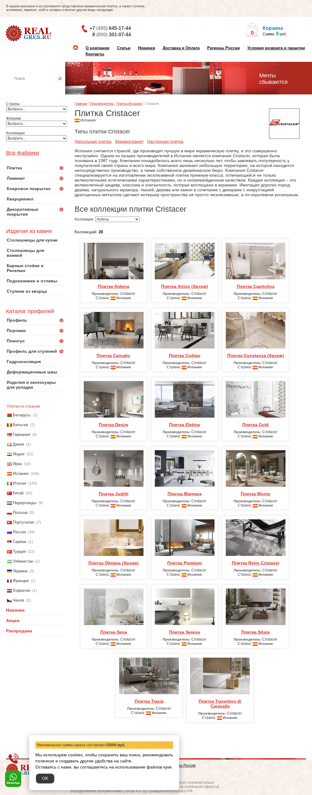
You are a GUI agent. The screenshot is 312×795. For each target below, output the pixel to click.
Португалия (23, 522)
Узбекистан (23, 561)
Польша (20, 512)
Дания (18, 444)
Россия (19, 532)
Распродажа (19, 630)
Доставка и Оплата (181, 48)
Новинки (146, 48)
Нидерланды (24, 502)
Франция (21, 580)
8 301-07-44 (111, 34)
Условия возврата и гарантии (276, 48)
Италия (19, 483)
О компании (97, 48)
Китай (18, 493)
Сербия (19, 541)
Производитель (102, 103)
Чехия (18, 600)
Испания (20, 473)
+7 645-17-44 (110, 28)
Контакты (95, 54)
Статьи (123, 48)
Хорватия (21, 590)
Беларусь (22, 415)
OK (45, 778)
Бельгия (20, 424)
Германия (21, 434)
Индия (18, 454)
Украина (20, 571)
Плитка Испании (129, 103)
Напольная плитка (93, 141)
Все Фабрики (22, 153)
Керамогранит (129, 141)
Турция (19, 551)
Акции (13, 620)
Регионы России (223, 48)
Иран (17, 463)
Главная (81, 103)
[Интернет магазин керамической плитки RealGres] (29, 33)
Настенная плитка (42, 87)
